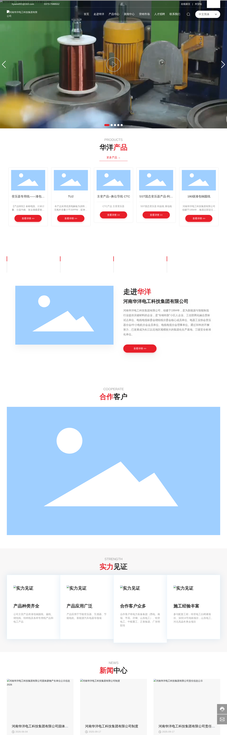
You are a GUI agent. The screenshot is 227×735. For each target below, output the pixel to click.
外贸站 (198, 4)
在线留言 (185, 4)
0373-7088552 (51, 4)
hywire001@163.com (23, 4)
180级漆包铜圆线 (198, 196)
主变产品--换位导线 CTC (113, 196)
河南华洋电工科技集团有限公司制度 (111, 726)
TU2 (71, 196)
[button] (106, 125)
